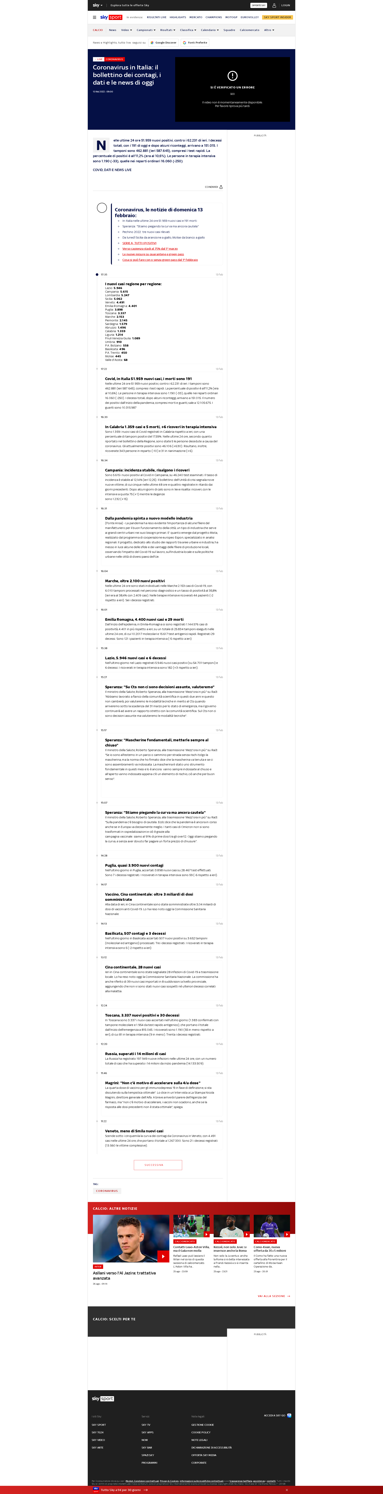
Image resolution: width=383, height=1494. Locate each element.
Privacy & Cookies (169, 1481)
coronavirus (107, 1190)
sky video (98, 1440)
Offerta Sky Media (204, 1455)
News (112, 30)
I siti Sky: (97, 1416)
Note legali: (198, 1416)
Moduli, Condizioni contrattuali (142, 1481)
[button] (185, 1490)
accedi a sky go (274, 1415)
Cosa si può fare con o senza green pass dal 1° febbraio (160, 259)
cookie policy (201, 1432)
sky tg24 (98, 1432)
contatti (271, 1481)
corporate (199, 1462)
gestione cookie (203, 1424)
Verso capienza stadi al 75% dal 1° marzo (150, 248)
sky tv (146, 1424)
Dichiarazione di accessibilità (212, 1447)
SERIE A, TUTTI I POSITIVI (139, 243)
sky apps (148, 1432)
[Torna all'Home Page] (111, 17)
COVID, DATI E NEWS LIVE (112, 170)
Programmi (149, 1462)
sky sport (99, 1424)
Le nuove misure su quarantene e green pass (153, 254)
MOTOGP (231, 17)
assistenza (259, 1481)
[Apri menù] (94, 17)
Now (145, 1440)
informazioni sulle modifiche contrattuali (202, 1481)
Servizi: (146, 1416)
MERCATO (196, 17)
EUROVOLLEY (250, 17)
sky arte (98, 1447)
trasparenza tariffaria (241, 1481)
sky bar (147, 1447)
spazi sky (148, 1455)
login (285, 5)
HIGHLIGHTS (178, 17)
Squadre (229, 30)
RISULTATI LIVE (157, 17)
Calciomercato (250, 30)
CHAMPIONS (214, 17)
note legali (199, 1440)
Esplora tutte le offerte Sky (130, 5)
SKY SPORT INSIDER (277, 17)
